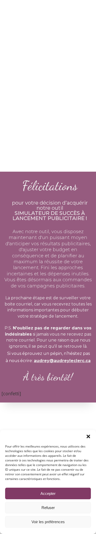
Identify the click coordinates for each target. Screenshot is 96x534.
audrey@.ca (62, 360)
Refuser (48, 507)
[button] (88, 436)
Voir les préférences (48, 522)
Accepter (48, 493)
